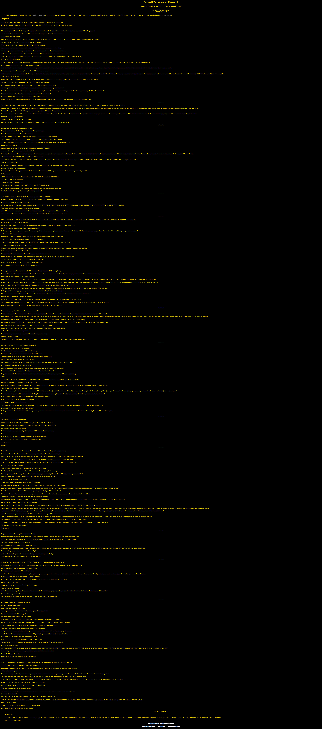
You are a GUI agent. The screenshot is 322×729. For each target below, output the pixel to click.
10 (169, 726)
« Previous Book (154, 723)
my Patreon (168, 15)
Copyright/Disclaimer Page (38, 15)
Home (162, 723)
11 (172, 726)
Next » (177, 726)
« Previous (146, 726)
